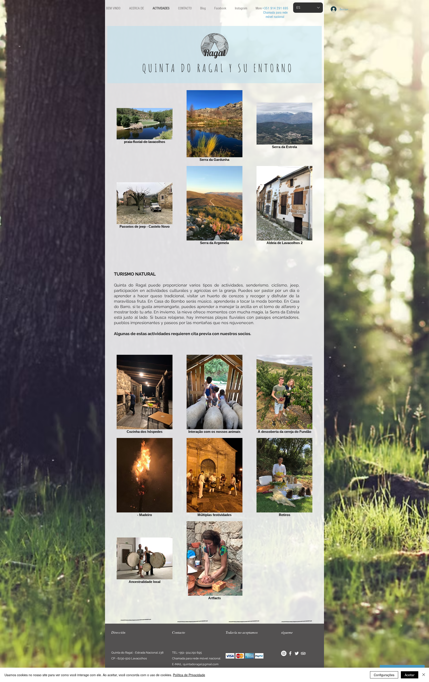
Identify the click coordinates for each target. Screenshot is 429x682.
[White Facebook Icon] (290, 653)
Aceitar (409, 675)
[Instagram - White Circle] (283, 653)
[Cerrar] (423, 674)
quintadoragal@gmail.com (201, 664)
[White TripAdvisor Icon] (303, 653)
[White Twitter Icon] (296, 653)
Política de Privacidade (189, 675)
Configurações (384, 675)
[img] (230, 656)
